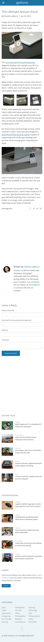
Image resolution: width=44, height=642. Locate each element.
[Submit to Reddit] (37, 208)
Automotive (6, 613)
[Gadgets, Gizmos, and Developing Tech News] (22, 2)
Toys (16, 474)
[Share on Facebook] (30, 208)
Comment (5, 340)
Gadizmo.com (13, 635)
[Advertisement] (22, 236)
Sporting (32, 607)
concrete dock (12, 62)
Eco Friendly (19, 541)
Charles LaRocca (31, 266)
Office (17, 613)
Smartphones (20, 622)
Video (31, 619)
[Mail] (40, 208)
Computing (6, 616)
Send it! (6, 586)
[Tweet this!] (34, 208)
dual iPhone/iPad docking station (16, 134)
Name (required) (8, 310)
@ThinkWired (34, 285)
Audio (17, 461)
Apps (4, 607)
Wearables (33, 622)
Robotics (18, 448)
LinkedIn (17, 290)
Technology (33, 610)
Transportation (34, 616)
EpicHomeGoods (28, 62)
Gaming (17, 422)
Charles (17, 270)
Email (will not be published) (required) (16, 320)
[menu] (4, 3)
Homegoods (7, 208)
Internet (18, 610)
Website (5, 330)
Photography (19, 435)
